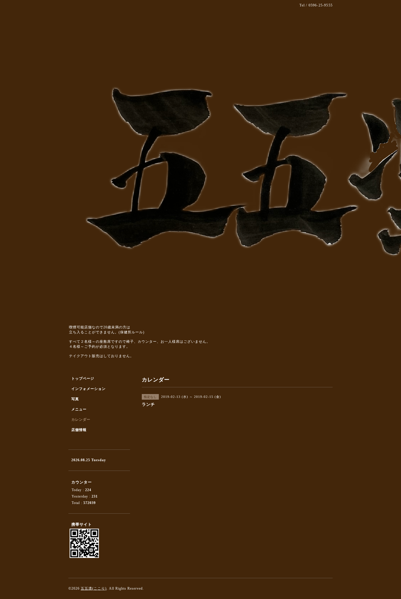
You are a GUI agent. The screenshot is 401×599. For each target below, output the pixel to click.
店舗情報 (79, 430)
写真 (75, 399)
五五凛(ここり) (94, 588)
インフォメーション (88, 389)
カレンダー (80, 420)
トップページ (82, 378)
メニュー (79, 409)
